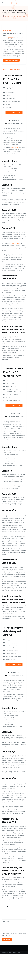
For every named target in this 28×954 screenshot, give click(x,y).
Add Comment (6, 921)
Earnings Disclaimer (6, 952)
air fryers (10, 37)
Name (4, 911)
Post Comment (6, 939)
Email (4, 916)
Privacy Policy (16, 952)
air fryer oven (14, 147)
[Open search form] (2, 2)
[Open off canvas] (25, 2)
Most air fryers (16, 243)
